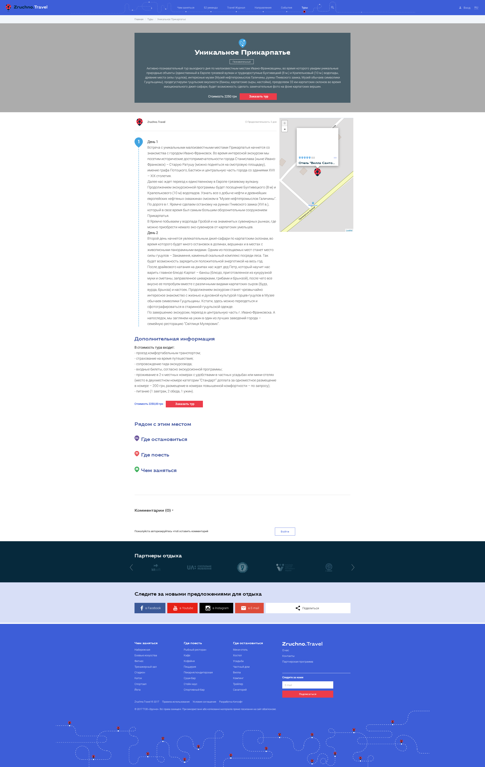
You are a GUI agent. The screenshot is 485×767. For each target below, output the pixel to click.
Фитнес (139, 661)
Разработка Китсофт (230, 701)
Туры (305, 7)
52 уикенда (211, 7)
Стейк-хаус (190, 684)
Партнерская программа (297, 661)
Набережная (142, 649)
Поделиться (310, 608)
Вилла (237, 672)
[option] (156, 567)
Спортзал (140, 684)
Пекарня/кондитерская (198, 672)
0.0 (312, 157)
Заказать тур (258, 96)
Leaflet (349, 230)
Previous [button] (132, 567)
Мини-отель (240, 649)
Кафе (187, 655)
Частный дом (241, 666)
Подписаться (307, 694)
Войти (285, 531)
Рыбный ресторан (195, 649)
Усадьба (238, 661)
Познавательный (242, 61)
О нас (285, 650)
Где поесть (193, 643)
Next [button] (353, 567)
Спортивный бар (194, 689)
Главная (139, 19)
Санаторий (240, 689)
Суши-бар (190, 678)
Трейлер (238, 684)
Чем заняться (146, 643)
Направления (263, 7)
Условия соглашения (204, 701)
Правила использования (176, 701)
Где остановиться (248, 643)
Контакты (288, 656)
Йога (138, 689)
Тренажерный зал (146, 666)
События (286, 7)
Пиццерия (190, 666)
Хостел (237, 655)
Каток (138, 678)
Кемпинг (238, 678)
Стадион (140, 672)
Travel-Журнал (236, 7)
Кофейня (189, 661)
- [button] (284, 129)
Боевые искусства (146, 655)
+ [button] (284, 123)
